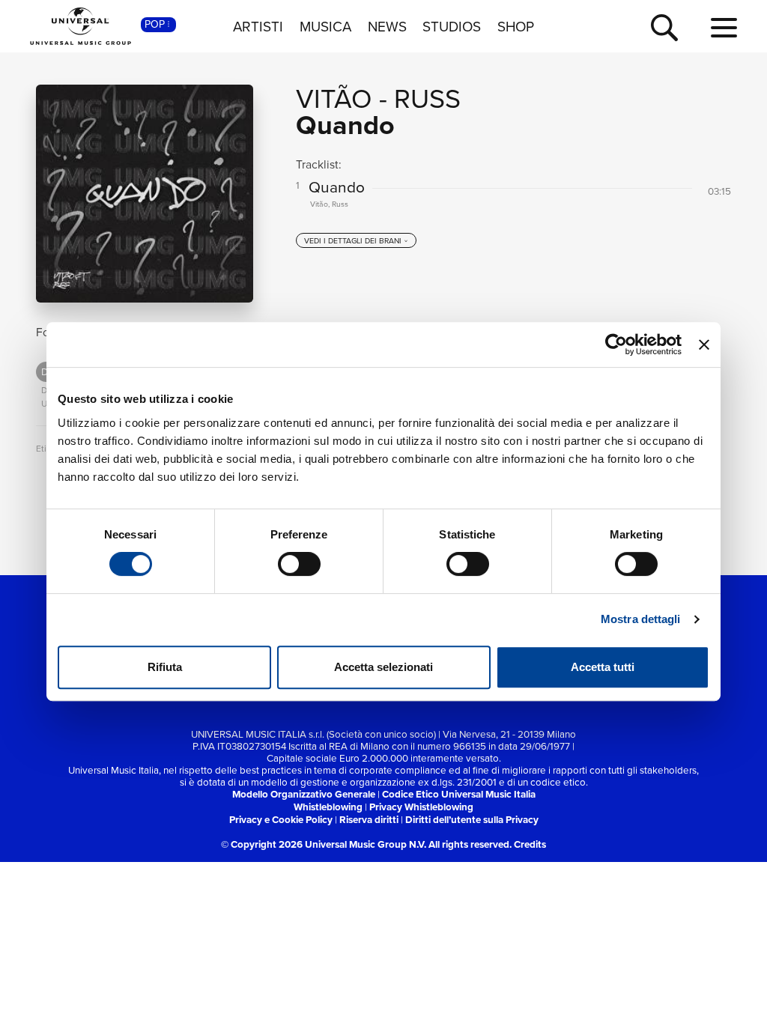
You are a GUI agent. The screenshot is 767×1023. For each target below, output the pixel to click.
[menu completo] (724, 28)
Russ (427, 98)
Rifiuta (165, 667)
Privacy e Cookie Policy (281, 820)
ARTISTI (258, 26)
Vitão (334, 98)
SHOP (515, 26)
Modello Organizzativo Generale (303, 794)
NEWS (387, 26)
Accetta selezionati (383, 667)
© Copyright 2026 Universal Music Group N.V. (323, 844)
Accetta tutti (602, 667)
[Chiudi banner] (704, 344)
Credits (530, 844)
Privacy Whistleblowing (421, 807)
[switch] (299, 564)
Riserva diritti (368, 820)
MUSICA (325, 26)
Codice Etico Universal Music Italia (459, 794)
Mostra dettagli (641, 619)
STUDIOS (451, 26)
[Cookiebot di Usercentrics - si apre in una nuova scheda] (616, 344)
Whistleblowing (328, 807)
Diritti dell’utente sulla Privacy (472, 820)
